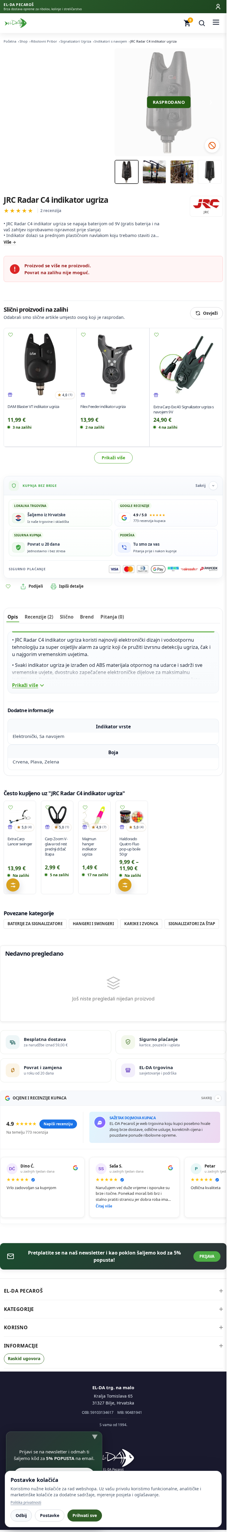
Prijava (206, 1256)
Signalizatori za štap (191, 923)
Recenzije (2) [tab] (39, 617)
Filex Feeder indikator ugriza (103, 406)
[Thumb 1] (127, 172)
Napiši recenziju (58, 1123)
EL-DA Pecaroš (23, 1291)
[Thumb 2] (154, 172)
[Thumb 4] (210, 172)
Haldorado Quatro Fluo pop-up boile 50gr (129, 846)
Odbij (21, 1515)
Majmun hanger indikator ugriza (89, 846)
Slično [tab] (66, 617)
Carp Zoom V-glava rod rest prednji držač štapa (56, 846)
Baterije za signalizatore (35, 923)
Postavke (49, 1515)
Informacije (21, 1345)
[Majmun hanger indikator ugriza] (94, 817)
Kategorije (19, 1309)
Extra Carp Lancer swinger (20, 841)
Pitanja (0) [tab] (112, 617)
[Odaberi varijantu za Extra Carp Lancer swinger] (13, 885)
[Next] (210, 102)
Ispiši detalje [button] (71, 586)
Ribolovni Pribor (44, 41)
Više (7, 242)
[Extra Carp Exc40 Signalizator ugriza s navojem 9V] (186, 364)
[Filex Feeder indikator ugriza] (113, 364)
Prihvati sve (84, 1515)
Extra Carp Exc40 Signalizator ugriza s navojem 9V (183, 409)
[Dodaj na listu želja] (10, 334)
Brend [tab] (87, 617)
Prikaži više (113, 457)
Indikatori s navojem (110, 41)
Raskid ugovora (24, 1358)
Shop (24, 41)
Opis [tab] (13, 617)
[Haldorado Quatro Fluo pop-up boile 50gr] (131, 817)
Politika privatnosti (26, 1502)
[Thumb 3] (182, 172)
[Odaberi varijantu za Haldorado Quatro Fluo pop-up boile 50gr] (124, 885)
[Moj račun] (218, 6)
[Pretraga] (202, 23)
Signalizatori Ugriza (75, 41)
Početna (10, 41)
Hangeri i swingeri (93, 923)
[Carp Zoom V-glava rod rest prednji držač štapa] (57, 817)
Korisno (16, 1327)
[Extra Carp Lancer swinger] (20, 817)
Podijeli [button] (36, 586)
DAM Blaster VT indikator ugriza (33, 406)
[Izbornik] (216, 23)
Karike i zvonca (141, 923)
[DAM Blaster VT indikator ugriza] (40, 364)
